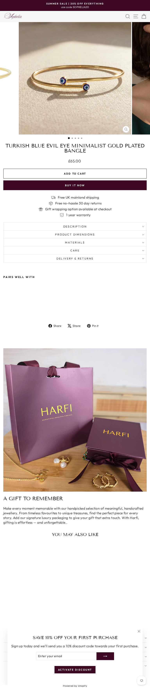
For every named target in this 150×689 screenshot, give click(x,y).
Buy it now (75, 185)
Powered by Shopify (75, 685)
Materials (75, 242)
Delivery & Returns (75, 258)
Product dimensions (75, 234)
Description (75, 226)
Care (75, 250)
